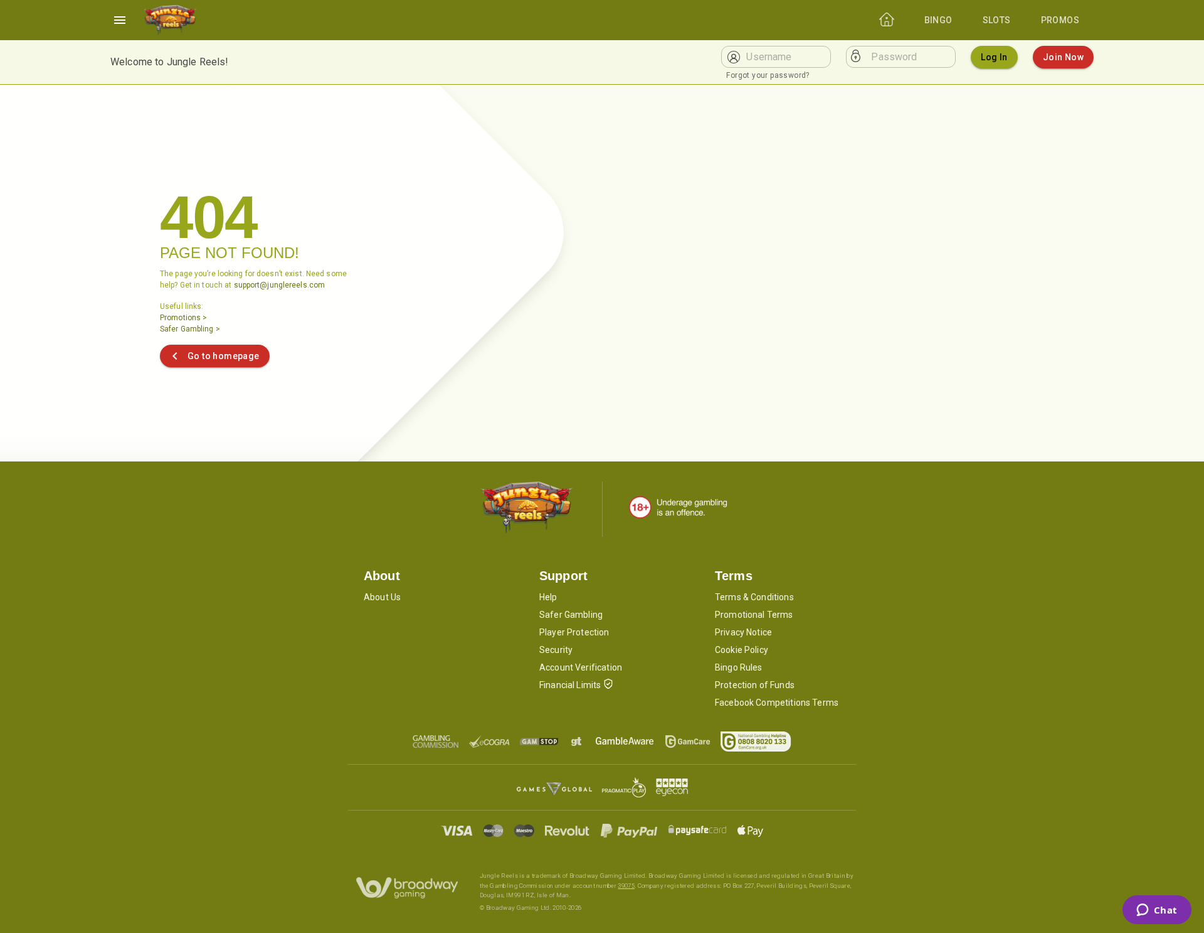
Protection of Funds (755, 685)
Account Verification (580, 667)
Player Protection (574, 632)
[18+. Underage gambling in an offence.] (678, 507)
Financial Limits (570, 685)
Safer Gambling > (190, 329)
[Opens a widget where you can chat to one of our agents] (1156, 911)
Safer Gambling (571, 615)
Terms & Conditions (754, 597)
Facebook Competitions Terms (776, 703)
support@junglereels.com (279, 285)
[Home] (169, 20)
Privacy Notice (743, 632)
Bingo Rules (739, 667)
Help (548, 597)
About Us (382, 597)
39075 (626, 885)
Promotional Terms (754, 615)
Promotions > (183, 317)
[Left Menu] (120, 20)
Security (556, 650)
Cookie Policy (741, 650)
